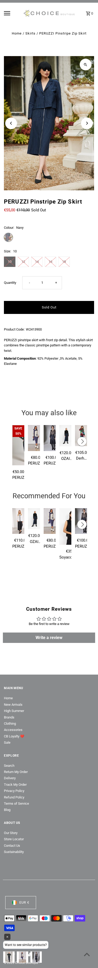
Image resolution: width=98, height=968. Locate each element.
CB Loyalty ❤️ (14, 736)
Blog (7, 810)
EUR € (24, 902)
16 (50, 262)
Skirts (30, 33)
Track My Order (15, 784)
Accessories (13, 730)
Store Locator (14, 839)
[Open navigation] (12, 13)
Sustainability (14, 852)
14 (37, 262)
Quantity (10, 283)
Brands (9, 717)
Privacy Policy (14, 791)
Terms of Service (16, 803)
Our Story (11, 833)
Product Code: (14, 329)
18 (64, 262)
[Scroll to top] (87, 954)
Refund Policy (14, 797)
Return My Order (16, 772)
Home (17, 33)
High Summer (14, 711)
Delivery (10, 778)
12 (23, 262)
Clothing (10, 723)
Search (9, 766)
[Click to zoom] (85, 64)
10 (9, 262)
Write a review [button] (49, 637)
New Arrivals (13, 705)
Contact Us (12, 846)
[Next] (87, 123)
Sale (7, 742)
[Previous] (11, 123)
